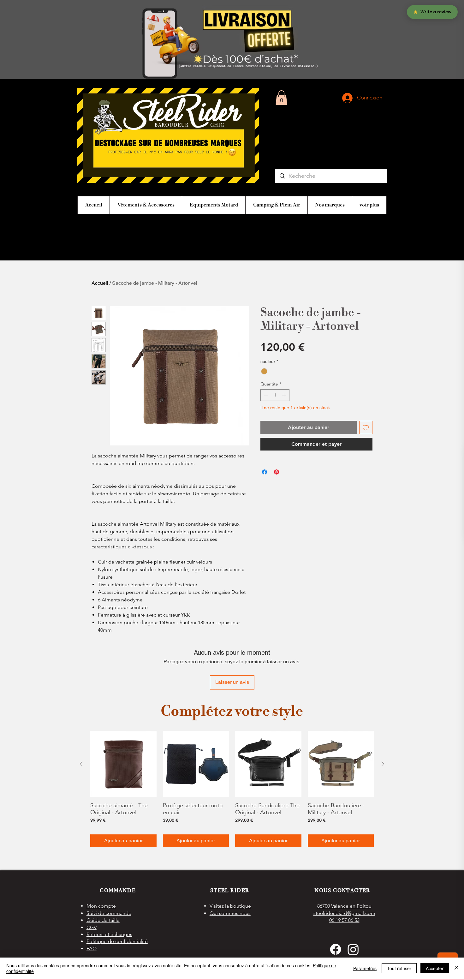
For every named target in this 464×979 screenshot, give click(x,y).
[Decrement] (265, 395)
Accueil (100, 283)
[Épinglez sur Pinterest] (276, 472)
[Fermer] (456, 968)
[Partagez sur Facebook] (264, 472)
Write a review (305, 713)
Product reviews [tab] (115, 754)
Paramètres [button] (365, 968)
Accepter (434, 968)
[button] (281, 97)
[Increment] (285, 395)
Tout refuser (399, 968)
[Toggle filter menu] (357, 773)
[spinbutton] (275, 395)
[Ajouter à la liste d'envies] (365, 427)
